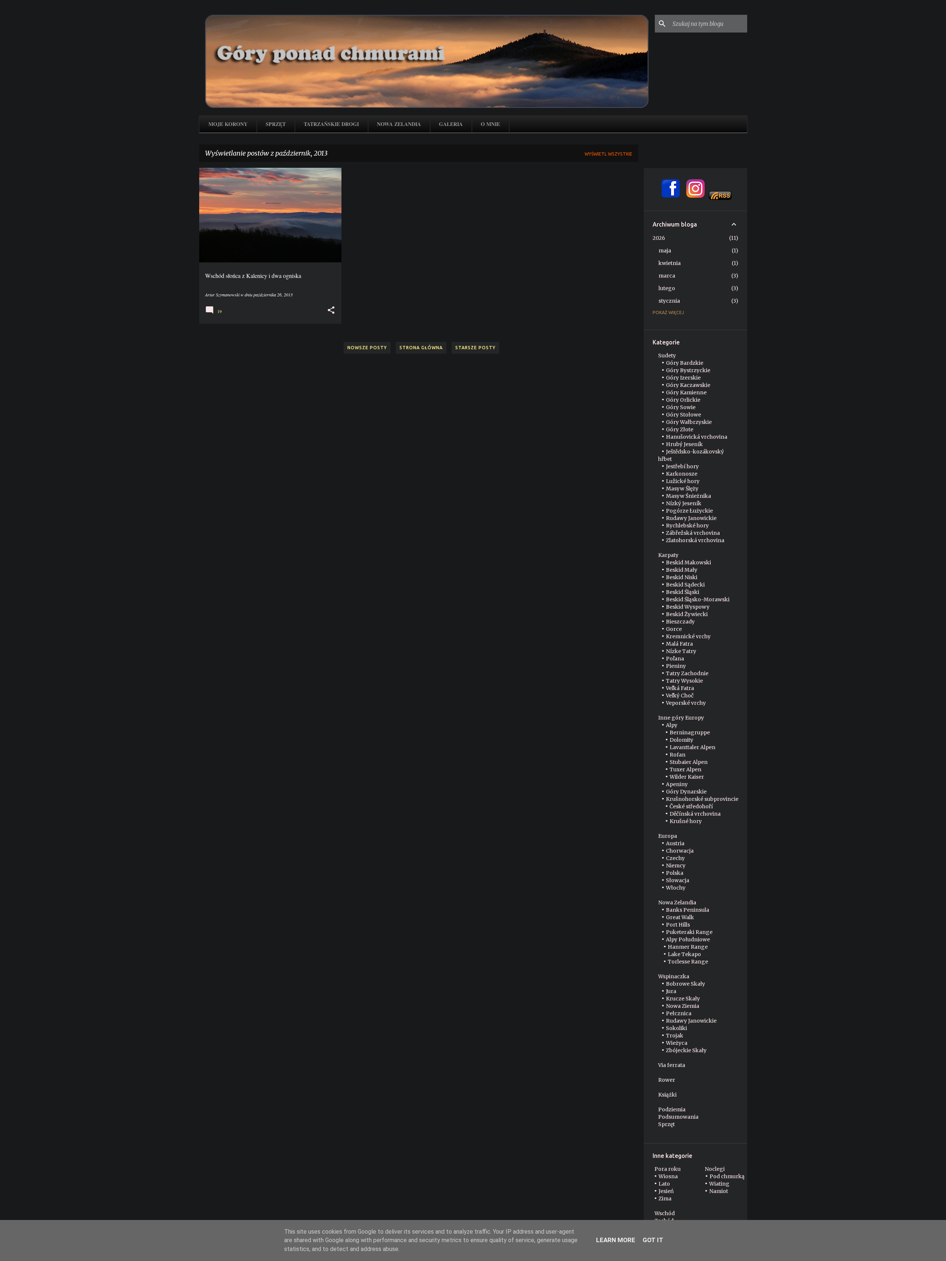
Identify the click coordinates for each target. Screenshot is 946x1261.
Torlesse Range (688, 961)
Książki (667, 1094)
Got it (653, 1240)
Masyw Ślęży (682, 488)
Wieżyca (676, 1043)
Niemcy (675, 865)
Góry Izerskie (683, 377)
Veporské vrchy (686, 703)
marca (667, 275)
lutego (667, 288)
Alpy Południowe (688, 939)
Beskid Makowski (688, 562)
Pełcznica (678, 1013)
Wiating (719, 1183)
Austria (675, 843)
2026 (659, 238)
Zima (665, 1198)
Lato (664, 1183)
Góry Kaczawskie (688, 385)
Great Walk (680, 917)
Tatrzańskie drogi (331, 124)
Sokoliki (676, 1028)
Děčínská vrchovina (695, 813)
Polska (674, 873)
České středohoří (691, 806)
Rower (666, 1080)
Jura (671, 991)
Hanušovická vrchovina (696, 437)
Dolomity (681, 740)
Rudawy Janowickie (691, 518)
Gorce (674, 629)
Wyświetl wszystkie (608, 154)
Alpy (671, 725)
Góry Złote (679, 429)
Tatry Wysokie (684, 680)
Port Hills (678, 924)
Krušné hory (686, 821)
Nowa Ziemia (682, 1006)
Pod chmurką (727, 1176)
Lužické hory (683, 481)
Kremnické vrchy (688, 636)
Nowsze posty (367, 347)
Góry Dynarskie (686, 791)
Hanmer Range (688, 947)
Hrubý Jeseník (684, 444)
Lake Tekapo (684, 954)
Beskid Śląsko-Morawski (697, 599)
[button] (331, 310)
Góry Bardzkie (684, 363)
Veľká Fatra (680, 688)
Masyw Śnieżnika (688, 496)
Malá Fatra (679, 643)
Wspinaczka (673, 976)
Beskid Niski (681, 577)
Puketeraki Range (689, 932)
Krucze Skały (683, 998)
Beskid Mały (681, 570)
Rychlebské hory (687, 525)
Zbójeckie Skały (686, 1050)
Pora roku (667, 1169)
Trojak (674, 1035)
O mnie (490, 124)
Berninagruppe (690, 732)
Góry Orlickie (683, 400)
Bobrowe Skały (685, 983)
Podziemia (671, 1109)
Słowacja (677, 880)
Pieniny (676, 666)
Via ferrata (671, 1065)
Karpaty (668, 555)
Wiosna (668, 1176)
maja (665, 250)
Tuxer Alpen (685, 769)
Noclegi (715, 1169)
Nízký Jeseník (683, 503)
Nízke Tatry (681, 651)
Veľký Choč (680, 695)
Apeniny (677, 784)
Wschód (664, 1213)
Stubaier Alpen (689, 762)
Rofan (677, 754)
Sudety (667, 355)
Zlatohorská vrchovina (695, 540)
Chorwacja (680, 850)
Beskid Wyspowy (688, 607)
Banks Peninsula (687, 910)
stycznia (669, 301)
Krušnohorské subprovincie (702, 799)
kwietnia (670, 263)
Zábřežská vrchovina (693, 533)
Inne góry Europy (681, 717)
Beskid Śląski (682, 592)
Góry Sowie (680, 407)
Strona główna (421, 347)
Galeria (451, 124)
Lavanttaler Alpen (692, 747)
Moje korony (228, 124)
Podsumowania (678, 1117)
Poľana (675, 658)
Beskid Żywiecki (687, 614)
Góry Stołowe (683, 414)
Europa (667, 836)
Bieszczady (680, 621)
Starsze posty (475, 347)
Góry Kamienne (686, 392)
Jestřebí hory (682, 466)
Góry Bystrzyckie (688, 370)
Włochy (675, 887)
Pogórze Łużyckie (689, 510)
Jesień (666, 1191)
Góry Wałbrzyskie (689, 422)
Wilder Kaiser (687, 777)
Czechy (675, 858)
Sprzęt (276, 124)
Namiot (718, 1191)
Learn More (615, 1240)
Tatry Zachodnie (687, 673)
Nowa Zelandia (399, 124)
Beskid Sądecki (685, 584)
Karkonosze (681, 473)
